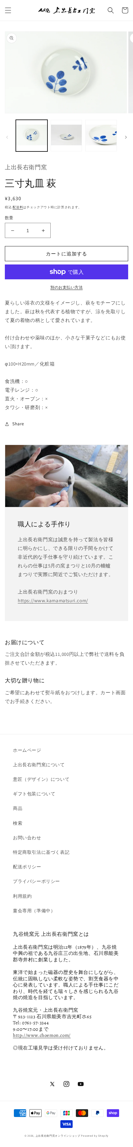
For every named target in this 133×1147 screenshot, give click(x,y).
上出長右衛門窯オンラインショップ (58, 1135)
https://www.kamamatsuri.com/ (53, 600)
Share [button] (18, 424)
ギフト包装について (34, 794)
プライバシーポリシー (36, 881)
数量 (9, 218)
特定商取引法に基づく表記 (41, 852)
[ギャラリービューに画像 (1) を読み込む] (31, 135)
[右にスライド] (126, 137)
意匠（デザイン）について (41, 779)
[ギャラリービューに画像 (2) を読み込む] (66, 135)
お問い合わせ (27, 838)
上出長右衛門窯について (39, 765)
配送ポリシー (27, 867)
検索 (17, 823)
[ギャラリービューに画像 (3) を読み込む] (101, 135)
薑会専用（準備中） (34, 911)
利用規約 (22, 896)
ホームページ (27, 750)
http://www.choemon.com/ (42, 1035)
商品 (17, 808)
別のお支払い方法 (66, 287)
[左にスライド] (7, 137)
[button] (8, 10)
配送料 (18, 207)
